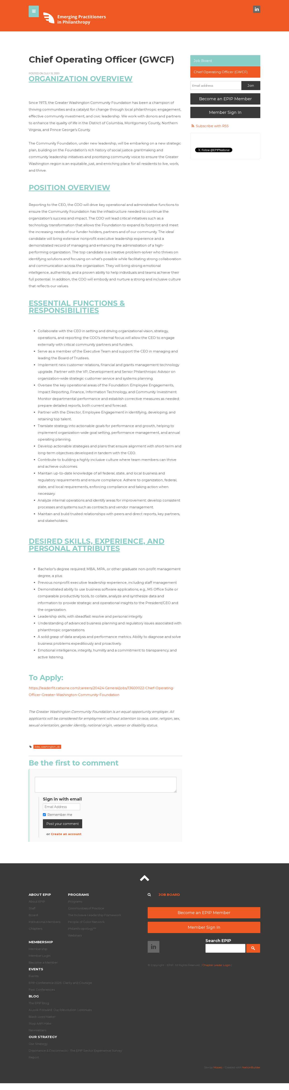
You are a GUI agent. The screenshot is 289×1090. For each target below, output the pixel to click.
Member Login (39, 955)
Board (33, 915)
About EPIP (40, 894)
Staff (32, 908)
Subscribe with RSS (212, 126)
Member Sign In (225, 112)
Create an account (66, 834)
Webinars (75, 935)
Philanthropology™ (82, 928)
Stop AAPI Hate (40, 1023)
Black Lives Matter (42, 1016)
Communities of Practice (86, 908)
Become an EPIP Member (225, 98)
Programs (78, 894)
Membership (41, 942)
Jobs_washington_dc (47, 746)
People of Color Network (86, 922)
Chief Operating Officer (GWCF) (221, 72)
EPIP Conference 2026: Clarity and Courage (60, 983)
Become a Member (43, 962)
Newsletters (37, 1030)
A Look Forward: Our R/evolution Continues (60, 1010)
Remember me (59, 815)
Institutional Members (44, 922)
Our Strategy (43, 1037)
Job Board (203, 60)
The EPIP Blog (39, 1003)
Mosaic (218, 1067)
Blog (34, 996)
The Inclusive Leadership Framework (94, 915)
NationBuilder (251, 1067)
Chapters (35, 928)
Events (36, 969)
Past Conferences (42, 989)
